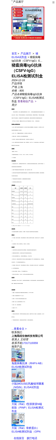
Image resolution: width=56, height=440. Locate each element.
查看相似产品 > (27, 101)
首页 (14, 53)
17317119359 (30, 343)
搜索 (22, 5)
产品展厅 (26, 53)
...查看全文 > (19, 328)
